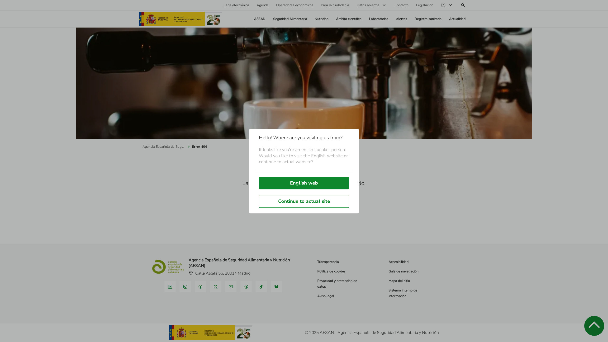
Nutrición (321, 19)
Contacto (401, 5)
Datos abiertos (368, 5)
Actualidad (457, 19)
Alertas (401, 19)
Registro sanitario (428, 19)
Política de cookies (331, 271)
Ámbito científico (348, 19)
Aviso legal (325, 296)
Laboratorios (378, 19)
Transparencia (328, 262)
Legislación (424, 5)
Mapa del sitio (399, 281)
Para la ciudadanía (335, 5)
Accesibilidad (398, 262)
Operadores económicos (294, 5)
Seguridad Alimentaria (290, 19)
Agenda (263, 5)
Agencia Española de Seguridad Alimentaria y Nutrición (163, 146)
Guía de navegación (403, 271)
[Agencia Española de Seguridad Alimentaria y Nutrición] (180, 19)
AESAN (260, 19)
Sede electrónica (236, 5)
